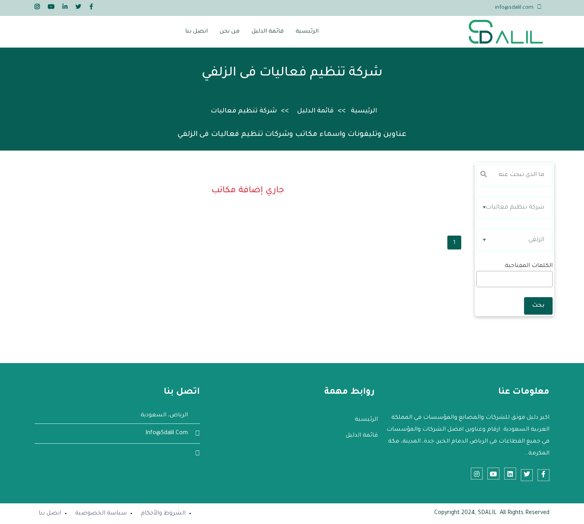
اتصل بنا (196, 32)
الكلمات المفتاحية (529, 266)
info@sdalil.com (514, 8)
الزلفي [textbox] (536, 240)
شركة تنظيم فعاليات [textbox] (514, 207)
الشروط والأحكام (163, 513)
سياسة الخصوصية (101, 513)
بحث (538, 306)
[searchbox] (547, 281)
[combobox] (514, 207)
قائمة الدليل (267, 32)
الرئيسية (307, 32)
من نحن (230, 32)
